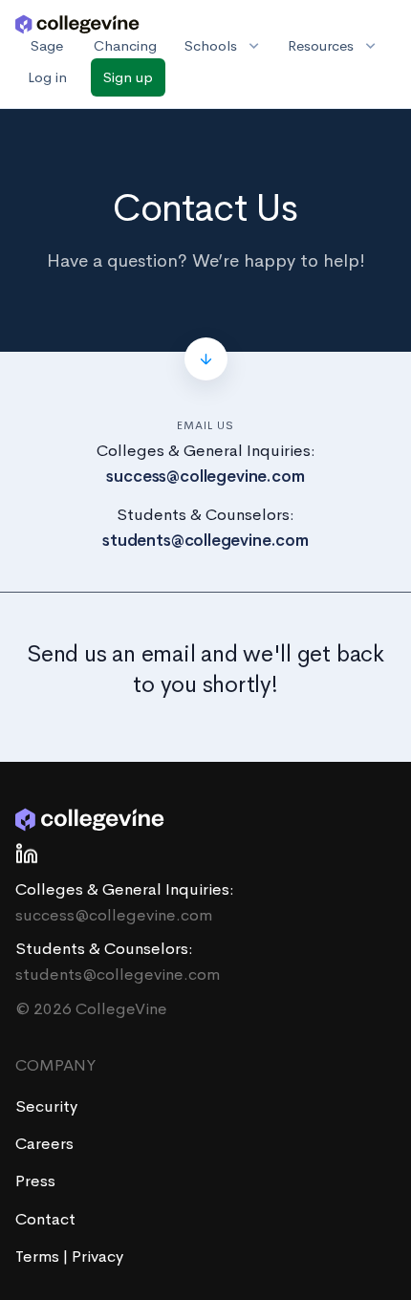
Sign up (128, 77)
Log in (47, 77)
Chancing (125, 45)
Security (46, 1106)
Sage (47, 45)
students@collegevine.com (205, 541)
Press (35, 1181)
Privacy (97, 1256)
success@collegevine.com (205, 476)
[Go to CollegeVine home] (77, 22)
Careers (44, 1144)
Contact (45, 1219)
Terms (39, 1256)
